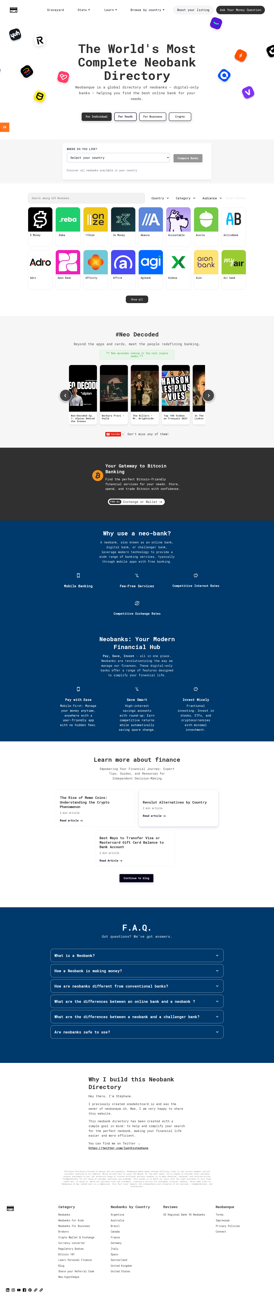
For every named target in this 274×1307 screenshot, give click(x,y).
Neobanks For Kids (71, 1220)
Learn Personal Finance (75, 1260)
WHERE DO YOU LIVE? (82, 149)
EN (4, 127)
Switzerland (119, 1260)
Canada (115, 1231)
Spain (114, 1254)
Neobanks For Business (74, 1226)
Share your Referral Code (76, 1271)
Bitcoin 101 (66, 1254)
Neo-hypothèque (68, 1277)
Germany (116, 1243)
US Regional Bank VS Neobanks (184, 1214)
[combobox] (4, 127)
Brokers (63, 1231)
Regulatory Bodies (71, 1248)
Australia (117, 1220)
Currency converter (71, 1243)
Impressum (222, 1220)
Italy (114, 1248)
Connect (221, 1231)
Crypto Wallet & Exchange (76, 1237)
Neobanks (64, 1214)
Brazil (115, 1226)
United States (120, 1271)
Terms (219, 1214)
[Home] (14, 10)
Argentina (117, 1214)
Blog (61, 1265)
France (115, 1237)
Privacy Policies (228, 1226)
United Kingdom (121, 1265)
